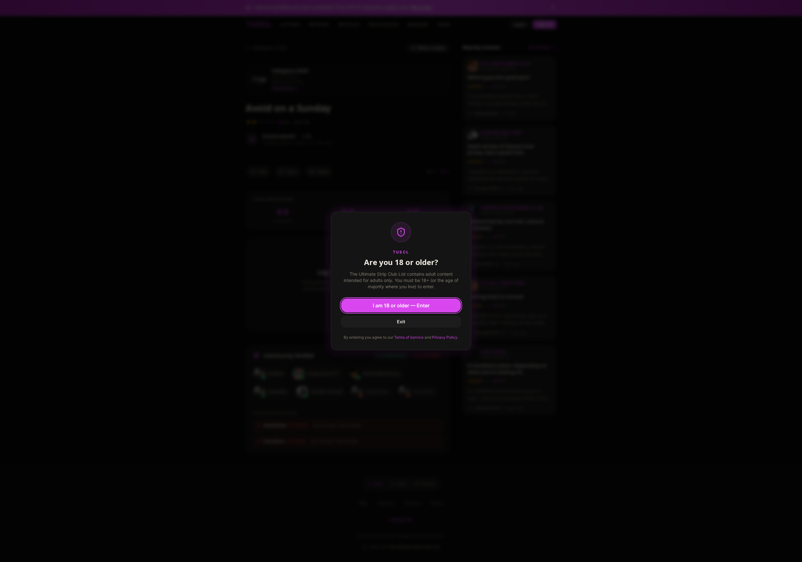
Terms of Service (409, 337)
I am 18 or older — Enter (401, 305)
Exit (401, 321)
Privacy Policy (444, 337)
